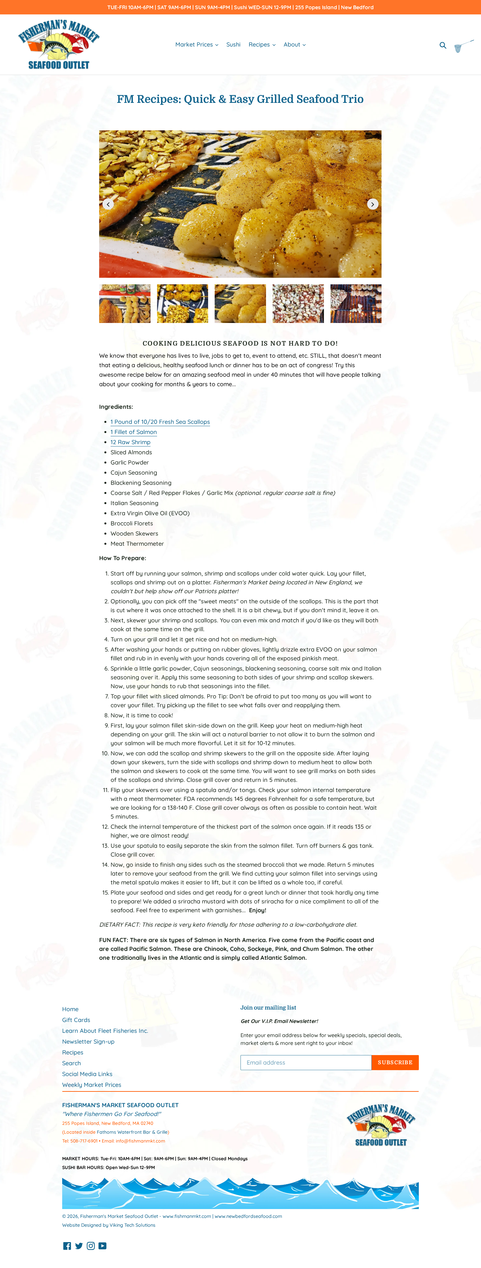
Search (71, 1063)
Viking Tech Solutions (132, 1225)
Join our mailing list (268, 1008)
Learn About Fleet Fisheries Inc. (105, 1030)
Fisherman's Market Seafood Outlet (119, 1216)
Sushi (233, 44)
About (293, 44)
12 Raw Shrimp (131, 442)
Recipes (260, 44)
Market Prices (195, 44)
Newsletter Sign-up (88, 1041)
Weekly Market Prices (91, 1084)
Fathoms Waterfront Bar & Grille (132, 1132)
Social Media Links (87, 1074)
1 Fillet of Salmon (134, 432)
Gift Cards (76, 1020)
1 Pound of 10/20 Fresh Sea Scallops (160, 422)
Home (70, 1009)
